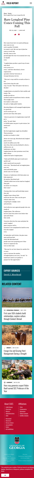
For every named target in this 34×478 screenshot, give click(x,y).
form (2, 471)
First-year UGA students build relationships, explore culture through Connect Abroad (15, 316)
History (8, 411)
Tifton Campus (24, 413)
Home (5, 13)
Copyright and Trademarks (9, 458)
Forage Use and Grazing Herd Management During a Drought (15, 352)
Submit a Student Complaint (25, 460)
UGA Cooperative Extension (23, 409)
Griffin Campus (24, 415)
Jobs (7, 415)
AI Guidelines (9, 429)
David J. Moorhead (12, 274)
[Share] (15, 34)
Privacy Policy (10, 422)
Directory (25, 454)
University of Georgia (17, 443)
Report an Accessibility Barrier (9, 460)
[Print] (19, 34)
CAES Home (9, 407)
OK (5, 475)
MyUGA (9, 456)
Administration (10, 413)
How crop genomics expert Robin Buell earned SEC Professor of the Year (16, 388)
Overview (8, 409)
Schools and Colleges (9, 454)
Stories (9, 13)
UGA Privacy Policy (24, 458)
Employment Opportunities (24, 456)
